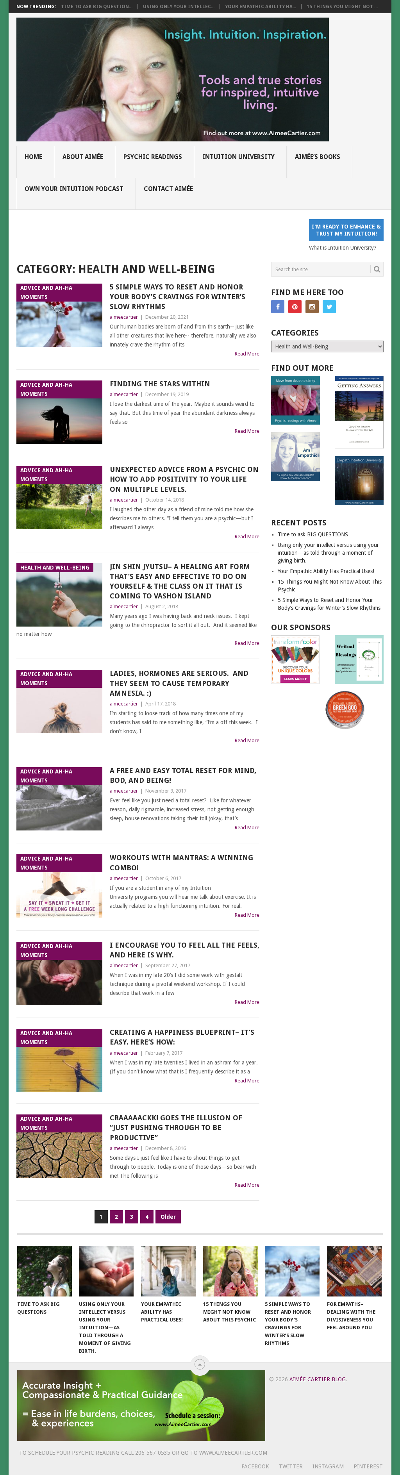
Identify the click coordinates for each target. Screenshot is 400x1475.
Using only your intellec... (178, 6)
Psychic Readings (152, 157)
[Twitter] (329, 306)
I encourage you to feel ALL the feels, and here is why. (184, 950)
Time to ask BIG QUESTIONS (313, 534)
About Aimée (82, 157)
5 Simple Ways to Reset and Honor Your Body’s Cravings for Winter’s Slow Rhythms (177, 297)
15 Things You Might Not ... (342, 6)
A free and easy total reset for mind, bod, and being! (183, 775)
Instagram (328, 1466)
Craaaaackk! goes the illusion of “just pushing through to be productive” (176, 1127)
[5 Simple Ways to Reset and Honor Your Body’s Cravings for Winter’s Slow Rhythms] (292, 1271)
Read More (247, 354)
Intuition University (238, 157)
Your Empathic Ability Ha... (260, 6)
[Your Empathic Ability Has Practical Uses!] (168, 1271)
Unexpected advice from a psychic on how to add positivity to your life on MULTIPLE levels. (184, 479)
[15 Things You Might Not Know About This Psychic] (230, 1271)
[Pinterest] (295, 306)
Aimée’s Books (317, 157)
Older (168, 1217)
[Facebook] (277, 306)
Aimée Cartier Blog (317, 1379)
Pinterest (368, 1466)
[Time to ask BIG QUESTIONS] (44, 1271)
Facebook (255, 1466)
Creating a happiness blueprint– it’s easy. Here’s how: (182, 1037)
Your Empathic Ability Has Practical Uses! (326, 571)
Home (33, 157)
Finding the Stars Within (160, 384)
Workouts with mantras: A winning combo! (181, 862)
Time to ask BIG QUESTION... (96, 6)
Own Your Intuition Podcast (74, 189)
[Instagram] (312, 306)
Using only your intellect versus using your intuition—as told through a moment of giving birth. (328, 553)
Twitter (291, 1466)
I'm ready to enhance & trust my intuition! (346, 230)
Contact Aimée (168, 189)
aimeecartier (124, 317)
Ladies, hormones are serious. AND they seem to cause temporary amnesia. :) (179, 683)
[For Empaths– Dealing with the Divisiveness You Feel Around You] (354, 1271)
